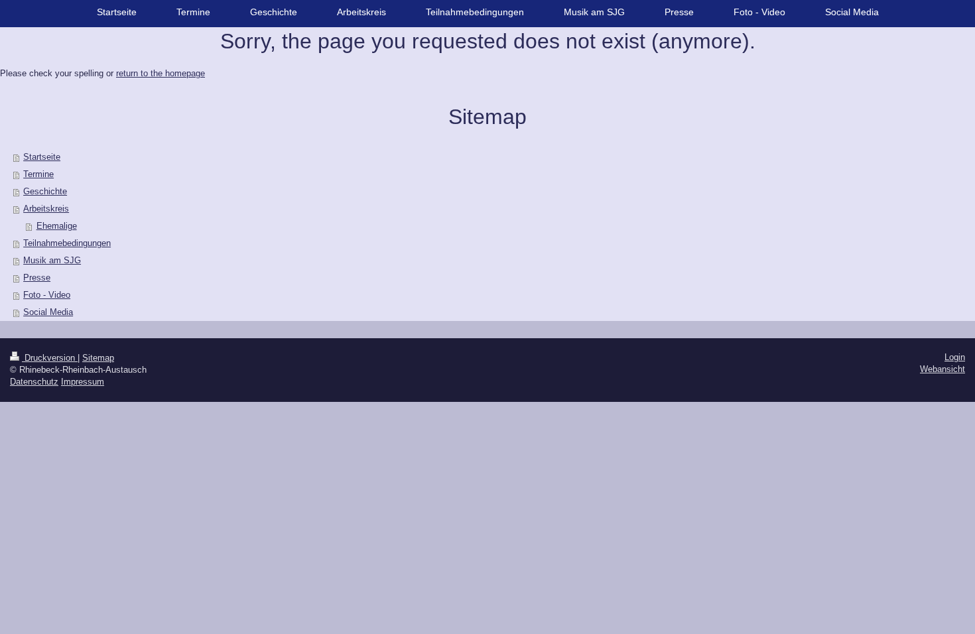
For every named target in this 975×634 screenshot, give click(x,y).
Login (954, 357)
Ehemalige (56, 226)
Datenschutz (34, 382)
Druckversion (50, 358)
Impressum (82, 382)
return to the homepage (160, 73)
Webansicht (942, 369)
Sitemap (98, 358)
